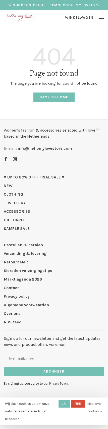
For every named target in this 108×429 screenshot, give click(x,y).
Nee (78, 403)
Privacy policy (17, 296)
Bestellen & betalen (23, 244)
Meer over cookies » (94, 407)
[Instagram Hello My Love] (15, 159)
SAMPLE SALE (17, 228)
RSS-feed (13, 322)
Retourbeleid (16, 262)
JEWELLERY (15, 202)
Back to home (54, 97)
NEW (8, 185)
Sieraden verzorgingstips (28, 270)
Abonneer (54, 371)
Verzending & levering (25, 253)
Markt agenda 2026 (23, 279)
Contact (11, 287)
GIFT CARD (14, 220)
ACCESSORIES (17, 211)
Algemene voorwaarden (26, 304)
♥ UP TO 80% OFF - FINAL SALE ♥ (34, 177)
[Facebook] (6, 159)
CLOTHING (13, 194)
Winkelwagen (80, 17)
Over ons (12, 313)
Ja (64, 403)
